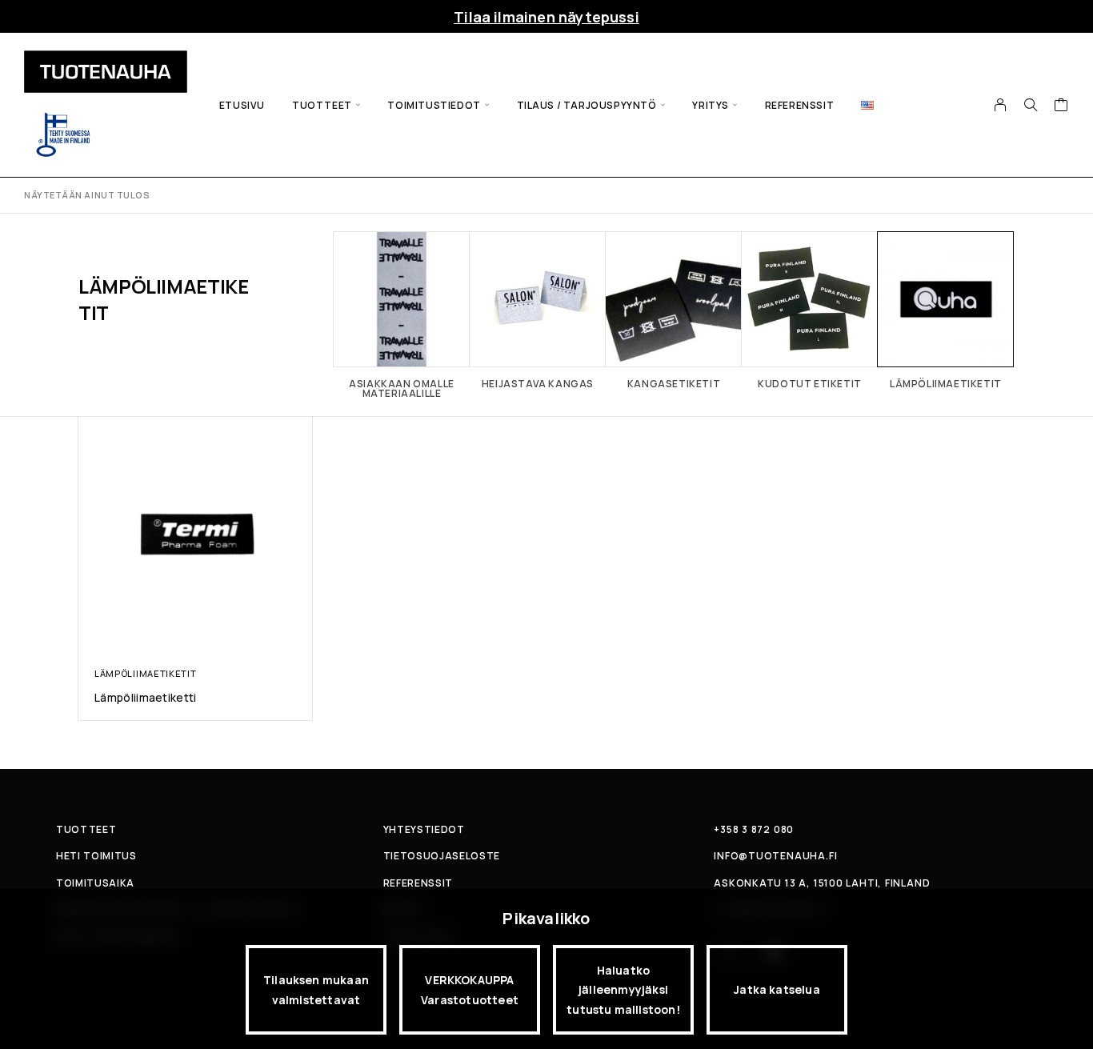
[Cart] (1061, 106)
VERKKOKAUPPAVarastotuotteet (469, 989)
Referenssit (800, 105)
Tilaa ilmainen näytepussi (546, 16)
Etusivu (242, 105)
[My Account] (1000, 105)
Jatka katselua (777, 989)
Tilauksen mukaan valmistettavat (316, 989)
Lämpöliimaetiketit (145, 673)
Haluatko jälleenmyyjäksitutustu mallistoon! (623, 989)
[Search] (1030, 105)
